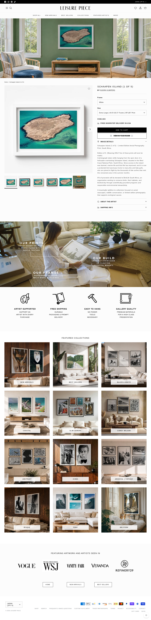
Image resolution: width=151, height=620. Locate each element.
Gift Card (135, 611)
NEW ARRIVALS (51, 15)
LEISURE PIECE (15, 610)
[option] (48, 129)
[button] (89, 89)
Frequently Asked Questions (60, 608)
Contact (142, 608)
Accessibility (131, 608)
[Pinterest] (11, 2)
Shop (36, 608)
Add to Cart (122, 130)
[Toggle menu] (6, 8)
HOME (48, 584)
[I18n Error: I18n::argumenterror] (122, 136)
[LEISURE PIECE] (75, 8)
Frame (99, 97)
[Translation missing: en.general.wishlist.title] (135, 8)
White (101, 102)
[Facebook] (5, 2)
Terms (112, 608)
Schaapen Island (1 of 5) (17, 82)
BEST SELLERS (67, 15)
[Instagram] (8, 2)
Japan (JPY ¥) (139, 1)
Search (44, 608)
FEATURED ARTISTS (101, 15)
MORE (116, 15)
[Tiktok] (15, 2)
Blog (143, 611)
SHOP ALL (37, 15)
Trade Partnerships (100, 608)
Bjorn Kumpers (107, 90)
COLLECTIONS (83, 15)
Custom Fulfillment (82, 608)
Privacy (120, 608)
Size (99, 108)
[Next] (90, 129)
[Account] (140, 8)
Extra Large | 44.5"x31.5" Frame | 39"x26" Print (117, 113)
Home (6, 82)
